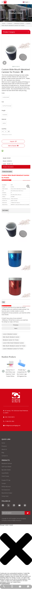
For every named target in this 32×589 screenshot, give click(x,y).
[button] (16, 549)
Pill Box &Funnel (6, 486)
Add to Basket (12, 146)
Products (4, 446)
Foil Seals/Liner (6, 490)
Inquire (12, 141)
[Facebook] (3, 505)
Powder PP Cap (6, 480)
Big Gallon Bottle (6, 470)
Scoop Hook (5, 496)
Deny (5, 583)
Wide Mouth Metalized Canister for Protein (14, 346)
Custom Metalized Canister (10, 334)
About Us (4, 449)
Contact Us (5, 456)
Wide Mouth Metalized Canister (11, 337)
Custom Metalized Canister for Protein (13, 348)
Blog (3, 452)
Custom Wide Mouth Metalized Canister (13, 343)
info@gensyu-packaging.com (12, 425)
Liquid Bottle (5, 473)
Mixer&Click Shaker (7, 493)
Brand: (4, 161)
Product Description (8, 167)
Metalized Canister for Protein (11, 340)
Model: (5, 158)
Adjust (8, 583)
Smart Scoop (5, 476)
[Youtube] (19, 505)
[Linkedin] (14, 505)
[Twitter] (8, 505)
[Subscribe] (27, 513)
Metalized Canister (7, 463)
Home (3, 443)
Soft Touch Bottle (6, 466)
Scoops (4, 483)
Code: (4, 164)
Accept (2, 583)
